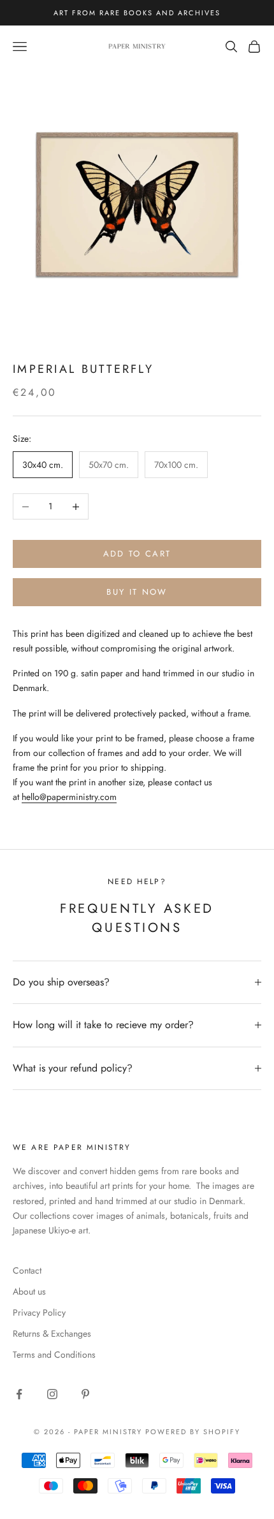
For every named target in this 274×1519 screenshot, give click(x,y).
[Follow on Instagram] (52, 1394)
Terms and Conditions (54, 1354)
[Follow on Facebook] (19, 1394)
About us (29, 1291)
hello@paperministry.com (69, 796)
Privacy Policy (39, 1312)
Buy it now (136, 592)
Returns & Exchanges (52, 1333)
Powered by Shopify (192, 1432)
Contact (27, 1270)
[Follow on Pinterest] (85, 1394)
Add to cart (137, 554)
